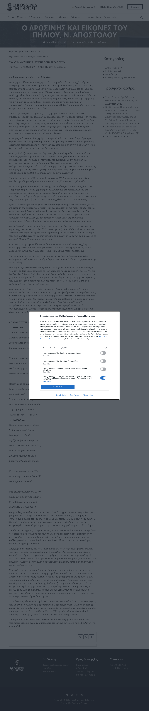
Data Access (74, 395)
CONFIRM (57, 387)
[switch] (103, 353)
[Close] (115, 316)
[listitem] (74, 348)
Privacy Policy (88, 395)
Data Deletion (61, 395)
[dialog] (74, 355)
